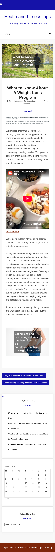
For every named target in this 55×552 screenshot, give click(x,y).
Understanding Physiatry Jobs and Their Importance (25, 383)
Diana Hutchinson (16, 101)
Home (27, 84)
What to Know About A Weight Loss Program (27, 93)
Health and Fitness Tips (27, 16)
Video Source (12, 231)
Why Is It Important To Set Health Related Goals (23, 376)
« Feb (6, 499)
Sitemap (48, 547)
